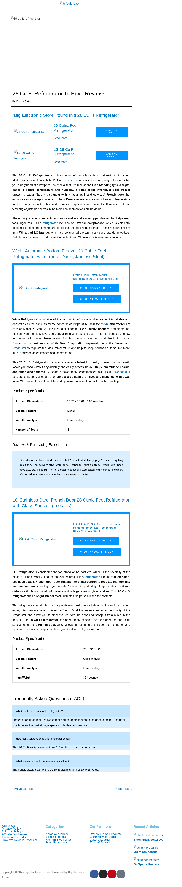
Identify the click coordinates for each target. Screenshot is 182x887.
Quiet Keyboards (145, 852)
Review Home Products (106, 833)
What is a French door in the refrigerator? (39, 711)
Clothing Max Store (103, 836)
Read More (60, 138)
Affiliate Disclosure (14, 834)
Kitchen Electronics (59, 839)
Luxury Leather (100, 839)
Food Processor (56, 842)
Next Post (123, 789)
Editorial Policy (12, 831)
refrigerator (72, 180)
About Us (8, 825)
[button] (29, 2)
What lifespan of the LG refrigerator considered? (43, 760)
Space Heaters (56, 836)
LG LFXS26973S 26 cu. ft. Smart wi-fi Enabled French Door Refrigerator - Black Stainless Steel (96, 528)
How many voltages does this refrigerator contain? (44, 738)
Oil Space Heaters (146, 864)
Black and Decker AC (148, 839)
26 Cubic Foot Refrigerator (65, 127)
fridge (105, 324)
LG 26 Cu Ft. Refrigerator (64, 151)
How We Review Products (19, 840)
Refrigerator (122, 371)
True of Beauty (100, 842)
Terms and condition (15, 837)
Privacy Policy (11, 828)
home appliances (57, 833)
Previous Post (21, 789)
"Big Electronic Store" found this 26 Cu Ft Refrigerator (65, 115)
